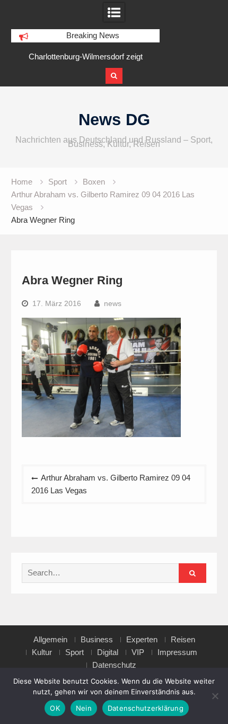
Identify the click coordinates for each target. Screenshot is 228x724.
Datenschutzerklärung (145, 708)
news (112, 303)
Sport (74, 652)
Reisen (183, 639)
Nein (84, 708)
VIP (137, 652)
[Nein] (214, 696)
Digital (107, 652)
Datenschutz (114, 665)
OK (55, 708)
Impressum (177, 652)
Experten (141, 639)
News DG (114, 119)
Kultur (42, 652)
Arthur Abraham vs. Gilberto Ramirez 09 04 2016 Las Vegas (110, 484)
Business (97, 639)
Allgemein (50, 639)
